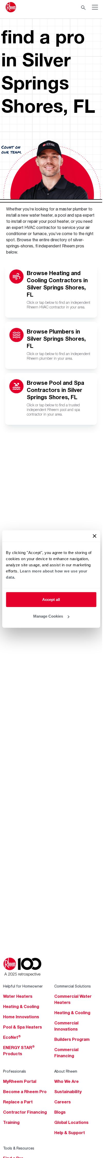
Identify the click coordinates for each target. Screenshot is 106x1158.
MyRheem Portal (19, 1081)
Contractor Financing (25, 1112)
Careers (62, 1101)
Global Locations (71, 1122)
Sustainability (68, 1091)
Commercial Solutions (72, 986)
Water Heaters (17, 996)
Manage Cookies (48, 616)
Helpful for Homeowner (23, 986)
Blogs (60, 1112)
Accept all (51, 599)
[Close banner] (94, 536)
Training (11, 1122)
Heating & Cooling (21, 1006)
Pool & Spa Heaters (22, 1027)
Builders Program (72, 1039)
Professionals (14, 1071)
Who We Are (66, 1081)
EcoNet (12, 1037)
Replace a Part (18, 1101)
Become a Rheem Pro (25, 1091)
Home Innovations (21, 1016)
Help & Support (69, 1132)
